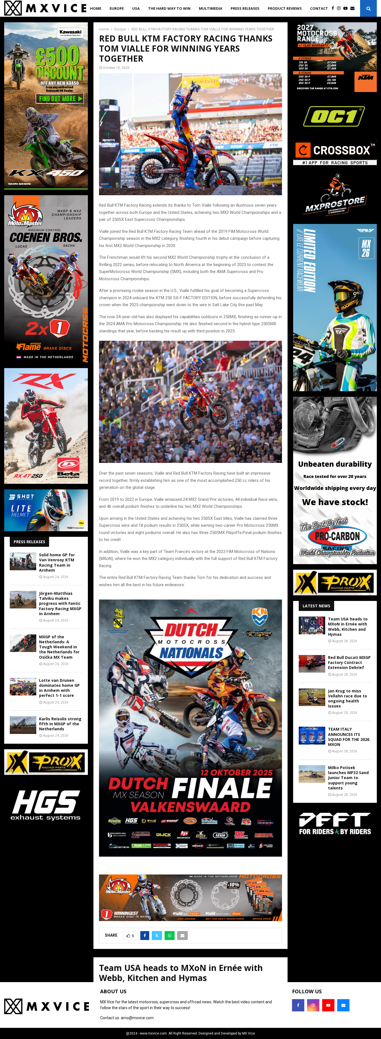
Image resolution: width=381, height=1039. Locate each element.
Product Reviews (285, 8)
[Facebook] (334, 8)
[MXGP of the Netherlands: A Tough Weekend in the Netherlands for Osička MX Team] (23, 643)
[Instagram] (340, 8)
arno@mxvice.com (137, 1018)
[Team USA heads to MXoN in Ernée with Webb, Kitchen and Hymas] (312, 625)
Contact (319, 8)
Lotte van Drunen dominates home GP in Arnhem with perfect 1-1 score (59, 688)
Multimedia (210, 8)
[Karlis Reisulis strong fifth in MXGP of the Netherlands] (23, 725)
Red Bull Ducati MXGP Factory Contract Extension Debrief (349, 662)
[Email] (353, 8)
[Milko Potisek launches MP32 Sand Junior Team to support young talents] (312, 774)
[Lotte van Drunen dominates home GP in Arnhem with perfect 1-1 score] (23, 686)
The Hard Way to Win (169, 8)
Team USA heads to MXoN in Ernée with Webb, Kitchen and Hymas (348, 626)
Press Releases (245, 8)
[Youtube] (346, 8)
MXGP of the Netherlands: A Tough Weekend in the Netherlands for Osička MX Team (59, 647)
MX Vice (248, 1033)
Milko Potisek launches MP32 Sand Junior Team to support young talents (348, 778)
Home (95, 8)
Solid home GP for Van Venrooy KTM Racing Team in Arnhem (57, 562)
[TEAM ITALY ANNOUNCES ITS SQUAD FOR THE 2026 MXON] (312, 735)
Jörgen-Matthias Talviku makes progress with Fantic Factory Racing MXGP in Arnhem (60, 603)
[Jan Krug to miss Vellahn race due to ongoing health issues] (312, 697)
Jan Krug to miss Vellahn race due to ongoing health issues (347, 698)
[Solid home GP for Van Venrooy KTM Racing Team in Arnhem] (23, 561)
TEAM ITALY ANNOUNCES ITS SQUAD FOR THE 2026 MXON (348, 736)
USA (136, 8)
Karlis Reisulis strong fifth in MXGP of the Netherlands (60, 723)
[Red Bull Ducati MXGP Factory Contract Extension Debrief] (312, 664)
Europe (117, 8)
